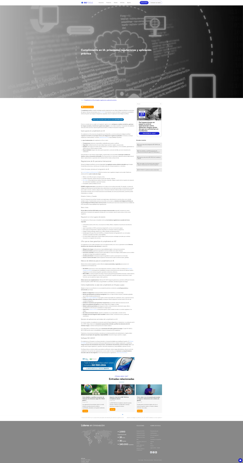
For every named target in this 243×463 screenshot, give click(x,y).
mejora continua (93, 309)
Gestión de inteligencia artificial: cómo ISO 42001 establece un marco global (144, 417)
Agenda (152, 441)
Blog (151, 443)
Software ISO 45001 (141, 435)
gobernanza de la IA (103, 137)
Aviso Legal (140, 460)
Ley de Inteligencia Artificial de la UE (90, 172)
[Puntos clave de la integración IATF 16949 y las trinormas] (121, 389)
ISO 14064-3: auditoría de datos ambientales (149, 169)
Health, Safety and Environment (140, 446)
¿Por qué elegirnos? (154, 435)
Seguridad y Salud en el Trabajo (141, 442)
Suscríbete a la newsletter (155, 439)
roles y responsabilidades (91, 297)
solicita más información (122, 352)
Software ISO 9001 (140, 431)
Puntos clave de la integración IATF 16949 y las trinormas (149, 145)
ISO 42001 (102, 112)
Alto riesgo (85, 180)
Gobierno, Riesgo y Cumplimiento (141, 449)
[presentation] (81, 414)
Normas (152, 445)
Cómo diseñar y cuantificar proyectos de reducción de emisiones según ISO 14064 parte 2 (149, 151)
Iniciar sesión (144, 2)
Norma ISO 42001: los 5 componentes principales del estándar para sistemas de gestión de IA (103, 417)
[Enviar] (160, 103)
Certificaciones (153, 433)
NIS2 (138, 439)
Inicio (82, 100)
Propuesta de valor (154, 431)
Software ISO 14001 (141, 433)
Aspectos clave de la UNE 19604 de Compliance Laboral (149, 158)
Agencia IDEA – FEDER (155, 447)
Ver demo (152, 437)
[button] (122, 414)
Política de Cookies (158, 460)
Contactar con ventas (155, 2)
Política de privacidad (148, 460)
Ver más (85, 411)
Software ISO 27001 (141, 437)
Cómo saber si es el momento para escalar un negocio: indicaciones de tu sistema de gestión (148, 164)
